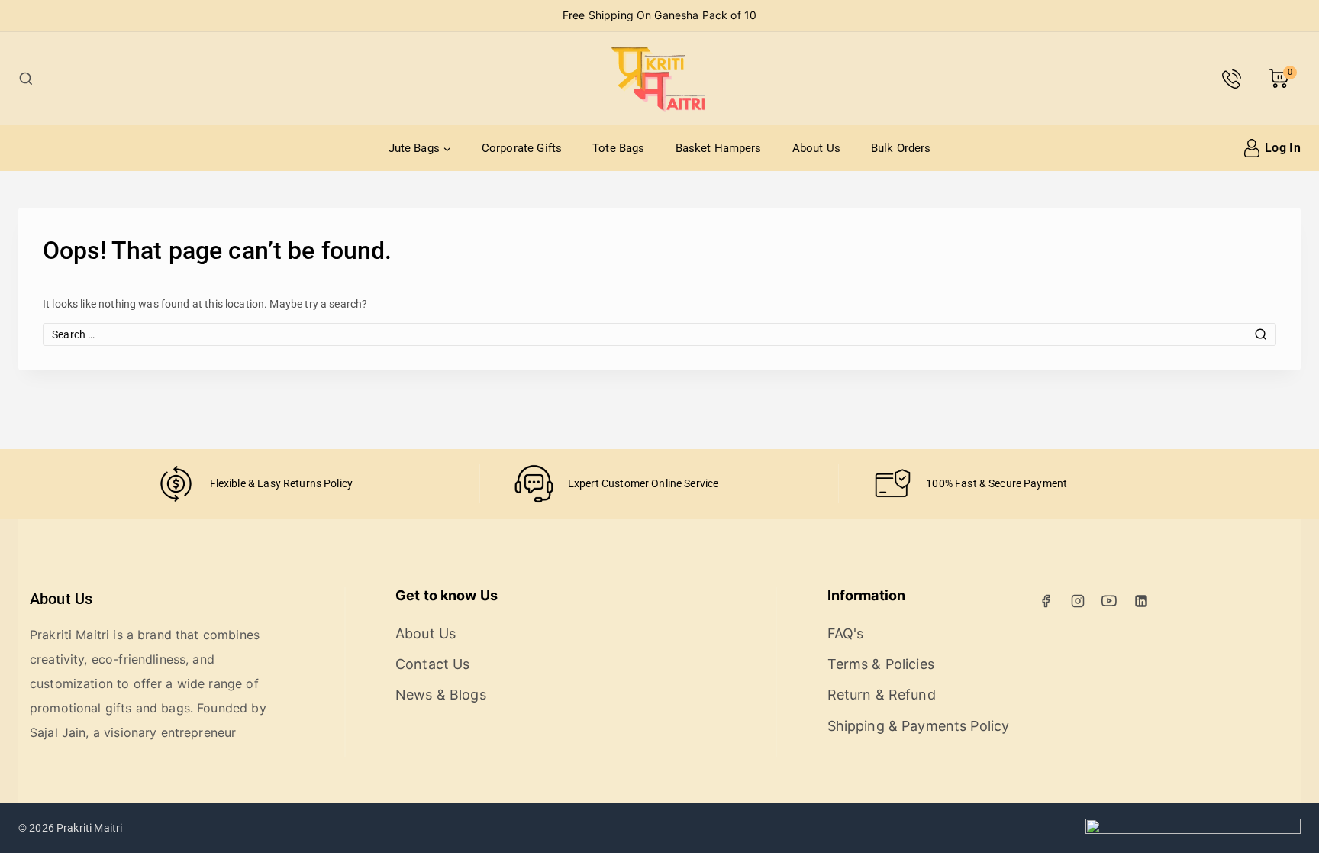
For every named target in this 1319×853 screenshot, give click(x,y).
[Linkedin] (1141, 601)
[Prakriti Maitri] (659, 79)
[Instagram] (1078, 601)
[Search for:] (659, 334)
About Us (816, 148)
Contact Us (432, 664)
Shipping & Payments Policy (918, 726)
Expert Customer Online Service (643, 483)
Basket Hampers (719, 148)
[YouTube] (1109, 601)
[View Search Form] (26, 78)
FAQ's (845, 633)
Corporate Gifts (522, 148)
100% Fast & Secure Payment (996, 483)
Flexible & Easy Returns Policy (281, 483)
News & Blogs (440, 695)
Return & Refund (881, 695)
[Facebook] (1045, 601)
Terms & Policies (880, 664)
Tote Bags (618, 148)
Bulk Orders (901, 148)
